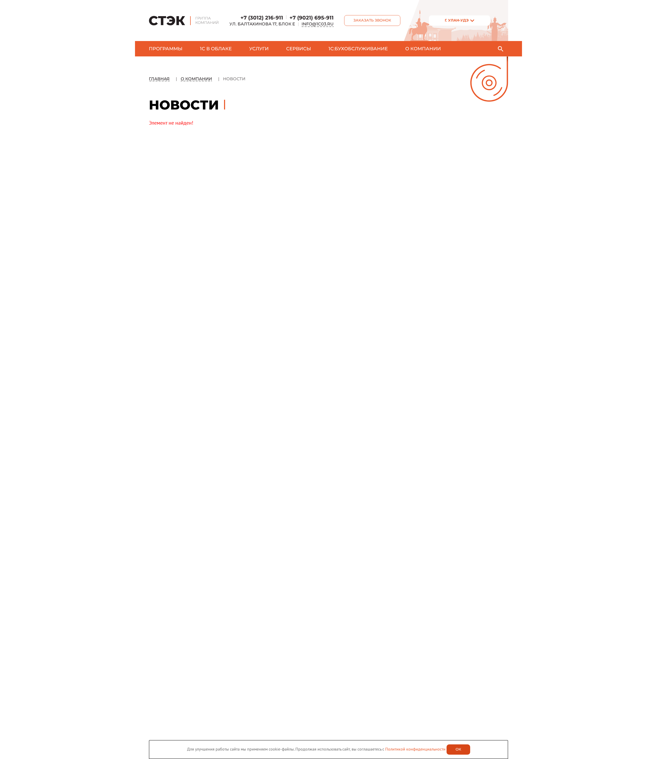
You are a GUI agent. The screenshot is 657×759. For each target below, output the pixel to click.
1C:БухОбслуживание (358, 49)
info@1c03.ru (318, 24)
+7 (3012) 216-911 (261, 18)
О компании (423, 49)
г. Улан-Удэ (457, 20)
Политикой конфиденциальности (415, 749)
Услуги (259, 49)
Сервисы (298, 49)
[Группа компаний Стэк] (184, 21)
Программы (165, 49)
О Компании (196, 78)
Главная (159, 78)
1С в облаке (216, 49)
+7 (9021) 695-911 (311, 18)
